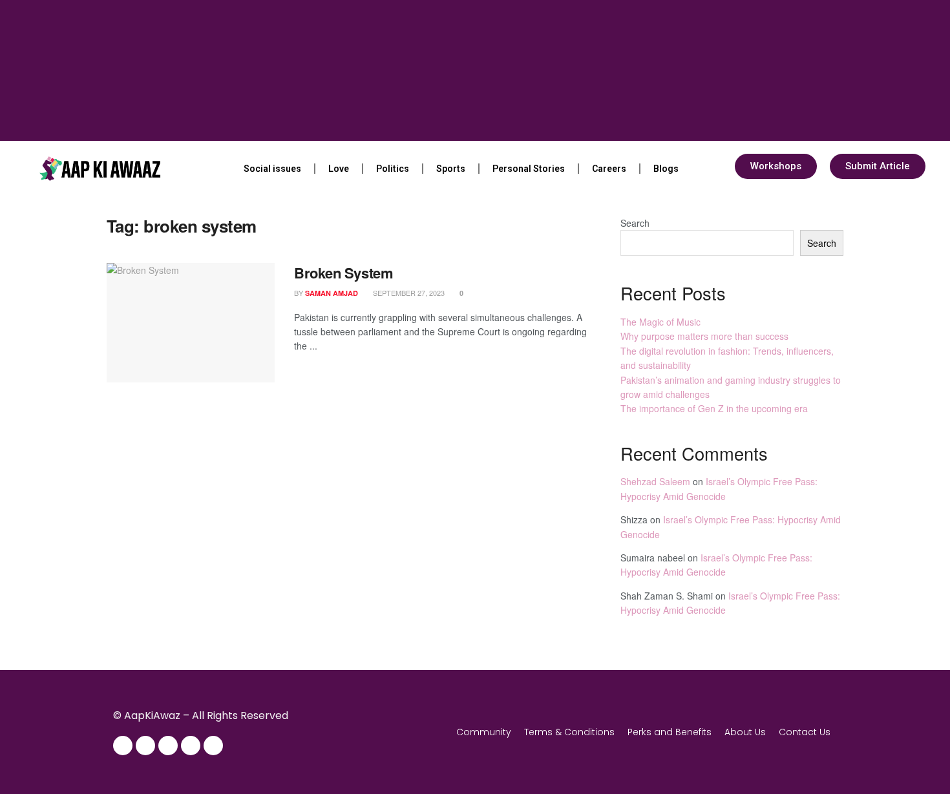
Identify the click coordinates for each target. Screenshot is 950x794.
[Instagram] (145, 745)
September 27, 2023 (408, 292)
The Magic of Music (660, 321)
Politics (392, 168)
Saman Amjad (331, 293)
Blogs (666, 168)
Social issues (272, 168)
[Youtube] (190, 745)
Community (483, 732)
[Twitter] (168, 745)
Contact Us (804, 732)
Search (634, 222)
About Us (745, 732)
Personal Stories (528, 168)
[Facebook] (122, 745)
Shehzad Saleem (655, 481)
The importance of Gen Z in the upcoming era (714, 408)
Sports (450, 168)
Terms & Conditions (569, 732)
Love (338, 168)
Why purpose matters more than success (704, 335)
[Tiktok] (213, 745)
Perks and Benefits (670, 732)
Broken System (343, 272)
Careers (609, 168)
